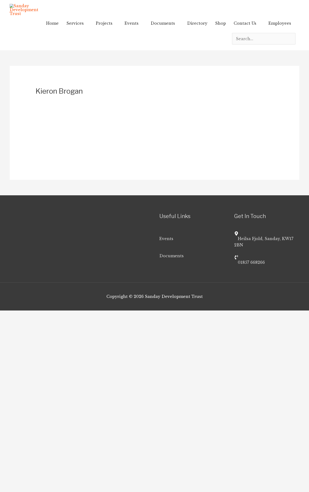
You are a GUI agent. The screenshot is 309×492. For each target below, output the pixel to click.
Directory (197, 23)
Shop (220, 23)
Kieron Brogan (110, 110)
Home (52, 23)
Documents (163, 23)
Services (75, 23)
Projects (104, 23)
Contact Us (245, 23)
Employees (279, 23)
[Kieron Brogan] (51, 104)
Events (132, 23)
